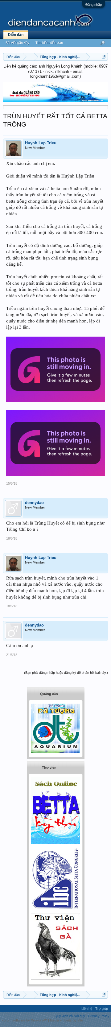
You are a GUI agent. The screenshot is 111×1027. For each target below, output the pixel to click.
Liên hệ (86, 1008)
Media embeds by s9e (66, 1020)
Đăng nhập (93, 4)
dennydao (34, 502)
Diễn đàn (15, 35)
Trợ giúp (101, 1008)
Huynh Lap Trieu (40, 143)
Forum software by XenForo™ (25, 1020)
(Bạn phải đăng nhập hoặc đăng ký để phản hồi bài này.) (66, 672)
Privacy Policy (98, 1016)
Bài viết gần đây (17, 43)
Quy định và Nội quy (70, 1016)
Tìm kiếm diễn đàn (49, 43)
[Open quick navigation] (104, 57)
